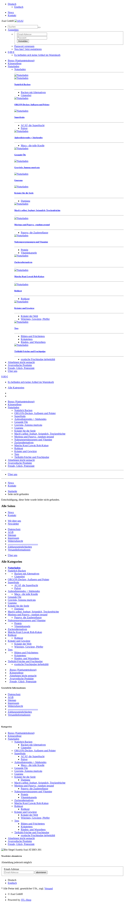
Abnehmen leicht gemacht (21, 362)
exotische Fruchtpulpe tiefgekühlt (38, 359)
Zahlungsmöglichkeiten (20, 546)
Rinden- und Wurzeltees (33, 342)
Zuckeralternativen (24, 442)
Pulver (24, 128)
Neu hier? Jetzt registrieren (28, 49)
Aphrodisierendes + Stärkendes (30, 419)
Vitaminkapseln (29, 252)
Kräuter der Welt (29, 316)
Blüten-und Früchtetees (33, 336)
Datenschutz (14, 529)
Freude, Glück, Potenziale (21, 368)
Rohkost (25, 298)
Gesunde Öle (21, 422)
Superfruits (20, 416)
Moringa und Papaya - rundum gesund (34, 436)
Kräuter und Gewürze (25, 451)
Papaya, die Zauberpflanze (34, 232)
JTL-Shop (26, 899)
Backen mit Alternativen (33, 92)
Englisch (18, 7)
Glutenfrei (26, 95)
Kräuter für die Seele (25, 430)
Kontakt (12, 15)
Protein (24, 249)
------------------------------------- (23, 543)
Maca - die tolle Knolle (32, 145)
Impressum (13, 538)
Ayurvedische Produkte (20, 365)
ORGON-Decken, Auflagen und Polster (35, 413)
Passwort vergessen (24, 46)
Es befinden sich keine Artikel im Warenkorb (37, 55)
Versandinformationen (19, 549)
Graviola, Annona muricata (28, 425)
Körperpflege (14, 63)
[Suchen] (39, 27)
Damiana (25, 201)
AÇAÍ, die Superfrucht (32, 125)
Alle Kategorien (16, 387)
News (11, 12)
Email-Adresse (11, 869)
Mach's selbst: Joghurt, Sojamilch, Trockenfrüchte (39, 433)
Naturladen (13, 66)
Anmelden (23, 41)
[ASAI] (18, 20)
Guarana (18, 427)
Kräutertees (27, 339)
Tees (16, 454)
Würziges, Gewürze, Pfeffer (35, 319)
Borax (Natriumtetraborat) (21, 60)
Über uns (12, 371)
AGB (11, 532)
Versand (48, 888)
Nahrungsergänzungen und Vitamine (33, 439)
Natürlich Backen (23, 410)
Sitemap (12, 535)
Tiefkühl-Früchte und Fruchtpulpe (31, 457)
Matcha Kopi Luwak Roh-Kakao (31, 445)
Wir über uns (14, 520)
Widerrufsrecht (15, 541)
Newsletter (13, 523)
